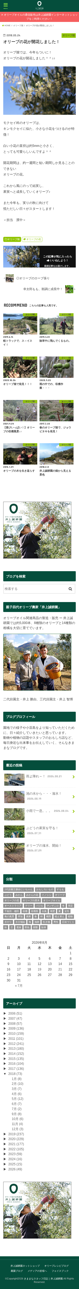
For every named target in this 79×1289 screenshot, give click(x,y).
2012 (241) (16, 1043)
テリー (28, 905)
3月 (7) (16, 1089)
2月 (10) (17, 1083)
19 (39, 969)
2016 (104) (16, 1063)
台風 (44, 911)
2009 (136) (16, 1028)
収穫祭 (34, 911)
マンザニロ (53, 905)
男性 (55, 922)
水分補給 (20, 922)
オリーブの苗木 (31, 900)
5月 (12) (17, 1099)
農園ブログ (17, 1271)
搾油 (20, 916)
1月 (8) (16, 1079)
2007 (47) (15, 1018)
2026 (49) (15, 1169)
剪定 (70, 905)
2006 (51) (15, 1013)
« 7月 (19, 985)
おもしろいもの (44, 889)
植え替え (59, 916)
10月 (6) (17, 1119)
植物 (70, 916)
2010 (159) (16, 1033)
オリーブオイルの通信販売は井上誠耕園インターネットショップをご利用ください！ (41, 16)
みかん (19, 895)
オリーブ (60, 895)
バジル (39, 905)
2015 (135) (16, 1058)
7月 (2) (16, 1109)
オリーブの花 (33, 239)
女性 (66, 911)
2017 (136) (16, 1068)
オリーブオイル (51, 900)
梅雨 (48, 916)
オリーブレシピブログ (56, 1266)
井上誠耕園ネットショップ (25, 1266)
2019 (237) (16, 1134)
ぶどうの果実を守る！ (42, 830)
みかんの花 (32, 895)
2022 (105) (16, 1149)
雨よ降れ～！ (43, 776)
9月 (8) (16, 1114)
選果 (18, 927)
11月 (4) (17, 1124)
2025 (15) (15, 1164)
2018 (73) (15, 1074)
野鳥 (27, 927)
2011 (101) (15, 1038)
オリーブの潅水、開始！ (44, 848)
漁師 (36, 922)
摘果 (28, 916)
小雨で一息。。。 (47, 810)
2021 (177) (16, 1144)
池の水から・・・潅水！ (44, 796)
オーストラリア (12, 905)
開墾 (35, 927)
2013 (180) (16, 1048)
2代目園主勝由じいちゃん (18, 889)
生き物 (46, 922)
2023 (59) (15, 1154)
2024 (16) (15, 1159)
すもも (60, 889)
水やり (8, 922)
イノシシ (46, 895)
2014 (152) (16, 1053)
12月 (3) (17, 1129)
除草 (43, 927)
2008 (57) (15, 1023)
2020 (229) (16, 1139)
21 (60, 969)
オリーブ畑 (13, 239)
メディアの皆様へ (37, 1271)
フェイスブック (60, 1271)
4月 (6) (16, 1094)
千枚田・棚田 (11, 911)
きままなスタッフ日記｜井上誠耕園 (43, 1278)
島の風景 (9, 916)
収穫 (25, 911)
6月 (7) (16, 1104)
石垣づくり (68, 922)
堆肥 (52, 911)
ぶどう (8, 895)
